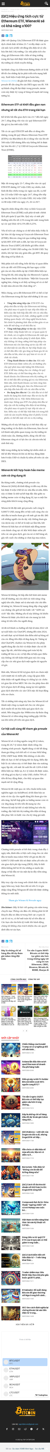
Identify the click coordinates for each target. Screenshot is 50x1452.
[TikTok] (38, 1429)
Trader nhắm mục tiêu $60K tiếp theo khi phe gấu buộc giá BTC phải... (35, 1275)
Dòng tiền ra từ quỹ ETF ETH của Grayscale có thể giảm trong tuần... (34, 1240)
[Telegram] (11, 35)
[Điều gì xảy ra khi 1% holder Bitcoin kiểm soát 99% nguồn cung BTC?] (10, 1085)
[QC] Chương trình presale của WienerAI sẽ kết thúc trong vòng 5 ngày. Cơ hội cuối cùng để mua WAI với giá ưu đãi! (41, 1022)
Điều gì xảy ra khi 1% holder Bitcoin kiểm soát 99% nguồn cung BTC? (35, 1082)
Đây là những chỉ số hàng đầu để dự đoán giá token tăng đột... (35, 1117)
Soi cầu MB (39, 1449)
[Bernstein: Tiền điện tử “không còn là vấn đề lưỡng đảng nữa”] (10, 1173)
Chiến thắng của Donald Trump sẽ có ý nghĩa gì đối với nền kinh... (35, 1047)
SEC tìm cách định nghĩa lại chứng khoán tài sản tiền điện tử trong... (35, 1310)
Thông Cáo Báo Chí (16, 9)
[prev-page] (23, 1030)
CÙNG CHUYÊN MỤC (19, 979)
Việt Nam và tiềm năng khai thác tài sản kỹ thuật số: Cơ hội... (35, 1222)
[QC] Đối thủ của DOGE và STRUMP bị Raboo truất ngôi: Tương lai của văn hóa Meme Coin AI (8, 1021)
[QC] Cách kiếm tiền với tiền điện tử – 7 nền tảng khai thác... (34, 1257)
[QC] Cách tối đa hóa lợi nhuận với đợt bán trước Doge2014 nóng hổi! (25, 998)
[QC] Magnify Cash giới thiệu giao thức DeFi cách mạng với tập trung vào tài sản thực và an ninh (25, 1021)
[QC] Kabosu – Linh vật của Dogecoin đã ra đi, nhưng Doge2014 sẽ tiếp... (35, 1135)
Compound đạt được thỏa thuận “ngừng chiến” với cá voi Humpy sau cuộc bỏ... (35, 1206)
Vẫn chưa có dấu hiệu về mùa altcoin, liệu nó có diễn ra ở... (34, 1152)
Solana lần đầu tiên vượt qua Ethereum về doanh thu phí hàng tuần (34, 1064)
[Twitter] (7, 35)
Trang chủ (4, 9)
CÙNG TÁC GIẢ (34, 979)
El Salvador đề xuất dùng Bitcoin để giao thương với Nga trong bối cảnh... (34, 1293)
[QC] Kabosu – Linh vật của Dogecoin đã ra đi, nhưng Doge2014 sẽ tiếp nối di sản (8, 999)
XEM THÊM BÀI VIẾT (24, 1325)
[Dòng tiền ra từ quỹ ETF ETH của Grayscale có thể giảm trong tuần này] (10, 1243)
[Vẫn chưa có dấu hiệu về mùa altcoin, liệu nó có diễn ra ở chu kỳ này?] (10, 1155)
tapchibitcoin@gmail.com (28, 1424)
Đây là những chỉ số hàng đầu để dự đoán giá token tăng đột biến (12, 954)
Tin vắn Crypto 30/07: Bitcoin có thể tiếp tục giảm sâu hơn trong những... (33, 1100)
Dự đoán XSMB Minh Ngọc (22, 1449)
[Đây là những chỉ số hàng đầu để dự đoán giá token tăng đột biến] (10, 1120)
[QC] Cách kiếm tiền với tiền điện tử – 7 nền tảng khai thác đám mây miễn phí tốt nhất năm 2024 (41, 999)
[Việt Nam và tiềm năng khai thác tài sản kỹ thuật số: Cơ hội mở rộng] (10, 1225)
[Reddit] (25, 1429)
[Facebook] (3, 35)
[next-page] (26, 1030)
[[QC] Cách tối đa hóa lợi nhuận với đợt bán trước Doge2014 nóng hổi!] (25, 989)
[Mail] (19, 1429)
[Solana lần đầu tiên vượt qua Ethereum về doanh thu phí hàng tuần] (10, 1067)
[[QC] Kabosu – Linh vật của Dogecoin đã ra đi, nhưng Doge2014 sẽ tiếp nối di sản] (8, 989)
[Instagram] (13, 1429)
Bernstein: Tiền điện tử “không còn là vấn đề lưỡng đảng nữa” (33, 1170)
